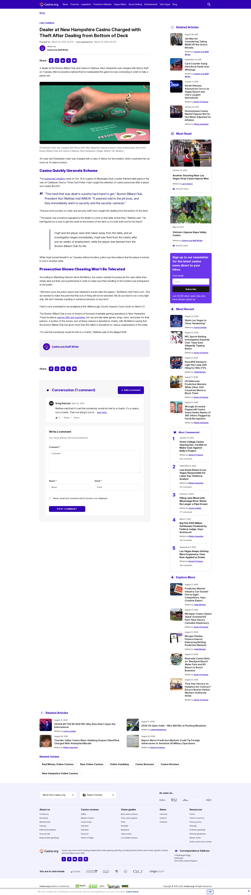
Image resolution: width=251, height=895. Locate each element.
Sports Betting (135, 4)
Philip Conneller (201, 124)
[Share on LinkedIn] (62, 60)
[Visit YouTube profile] (75, 859)
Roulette (124, 826)
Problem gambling (197, 830)
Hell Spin (84, 826)
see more (102, 412)
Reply (67, 417)
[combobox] (58, 795)
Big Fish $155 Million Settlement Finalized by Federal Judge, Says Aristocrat (193, 527)
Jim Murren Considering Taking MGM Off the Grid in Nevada (196, 43)
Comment (54, 447)
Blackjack (125, 830)
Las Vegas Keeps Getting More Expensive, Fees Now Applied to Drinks (194, 554)
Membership (45, 822)
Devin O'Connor (201, 102)
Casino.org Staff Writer (57, 50)
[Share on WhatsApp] (57, 60)
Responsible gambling (49, 838)
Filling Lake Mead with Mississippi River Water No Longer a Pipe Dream (193, 500)
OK (210, 892)
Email (98, 481)
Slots (123, 822)
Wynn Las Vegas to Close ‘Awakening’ (195, 322)
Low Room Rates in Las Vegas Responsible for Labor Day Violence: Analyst (193, 474)
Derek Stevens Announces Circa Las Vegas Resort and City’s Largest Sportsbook (197, 91)
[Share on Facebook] (51, 60)
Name (53, 481)
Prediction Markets (103, 4)
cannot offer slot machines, (71, 317)
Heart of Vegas (87, 838)
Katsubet (85, 830)
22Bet (83, 814)
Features (163, 822)
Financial (74, 4)
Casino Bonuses (144, 764)
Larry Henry (187, 184)
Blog (175, 4)
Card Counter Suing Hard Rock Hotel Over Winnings (197, 66)
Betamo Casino (87, 818)
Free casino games (129, 818)
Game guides (128, 809)
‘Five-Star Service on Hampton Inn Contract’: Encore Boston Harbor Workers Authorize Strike (198, 689)
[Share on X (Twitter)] (68, 60)
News (65, 4)
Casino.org (189, 886)
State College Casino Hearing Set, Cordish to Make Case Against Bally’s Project (193, 446)
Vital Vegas (165, 4)
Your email (177, 275)
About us (45, 809)
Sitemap (193, 826)
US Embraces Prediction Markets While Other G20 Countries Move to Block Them (195, 387)
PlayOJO (84, 834)
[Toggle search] (209, 4)
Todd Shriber (200, 372)
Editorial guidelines (198, 834)
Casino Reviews (170, 764)
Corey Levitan (200, 327)
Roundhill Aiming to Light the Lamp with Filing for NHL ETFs (196, 364)
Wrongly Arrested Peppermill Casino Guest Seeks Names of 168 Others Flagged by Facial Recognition (198, 412)
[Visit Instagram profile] (80, 859)
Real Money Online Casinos (57, 764)
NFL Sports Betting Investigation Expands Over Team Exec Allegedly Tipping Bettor (197, 342)
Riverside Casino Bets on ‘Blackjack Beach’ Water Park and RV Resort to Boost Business (197, 664)
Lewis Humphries (158, 730)
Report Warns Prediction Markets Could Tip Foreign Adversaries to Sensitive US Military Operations (170, 742)
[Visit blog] (86, 859)
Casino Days (86, 822)
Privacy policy (195, 822)
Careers (43, 826)
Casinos (163, 818)
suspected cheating (54, 178)
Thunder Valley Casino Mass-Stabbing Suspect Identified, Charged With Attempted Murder (87, 742)
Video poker (126, 834)
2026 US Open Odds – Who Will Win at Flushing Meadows (173, 725)
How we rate (45, 834)
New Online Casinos (91, 764)
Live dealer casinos (129, 838)
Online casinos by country (201, 842)
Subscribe (190, 289)
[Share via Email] (74, 60)
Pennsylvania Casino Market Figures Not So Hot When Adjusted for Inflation (198, 115)
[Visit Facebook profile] (69, 859)
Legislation (86, 4)
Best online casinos (129, 814)
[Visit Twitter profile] (64, 859)
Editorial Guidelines (48, 830)
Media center (195, 838)
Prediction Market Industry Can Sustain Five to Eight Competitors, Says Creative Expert (196, 594)
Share (76, 418)
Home (192, 814)
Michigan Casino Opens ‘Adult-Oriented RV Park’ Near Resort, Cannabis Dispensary (198, 618)
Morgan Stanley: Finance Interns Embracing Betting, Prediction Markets (195, 641)
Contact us (44, 814)
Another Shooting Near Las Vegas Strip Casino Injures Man (191, 177)
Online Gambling (119, 764)
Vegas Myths (120, 4)
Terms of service (197, 818)
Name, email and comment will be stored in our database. (80, 498)
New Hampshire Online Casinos (60, 773)
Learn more (132, 891)
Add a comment (130, 390)
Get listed (44, 818)
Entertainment (150, 4)
